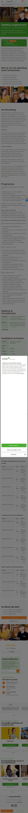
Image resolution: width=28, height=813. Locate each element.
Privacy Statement (20, 373)
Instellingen (13, 454)
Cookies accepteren (13, 445)
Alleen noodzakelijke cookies (14, 450)
